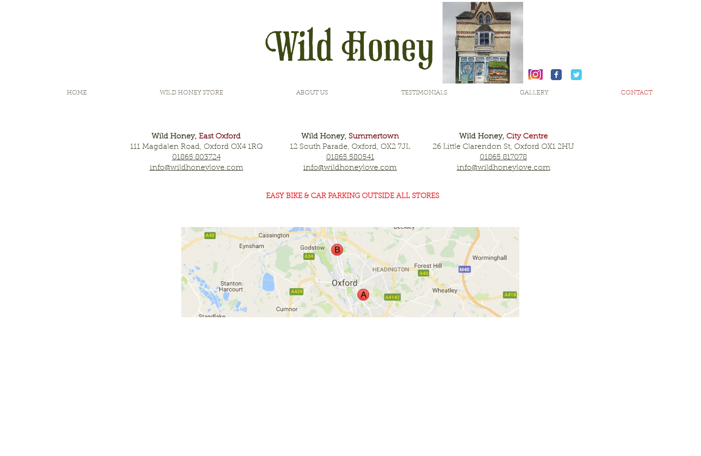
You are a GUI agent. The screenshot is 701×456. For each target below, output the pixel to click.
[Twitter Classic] (576, 74)
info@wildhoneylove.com (350, 168)
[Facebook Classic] (556, 74)
